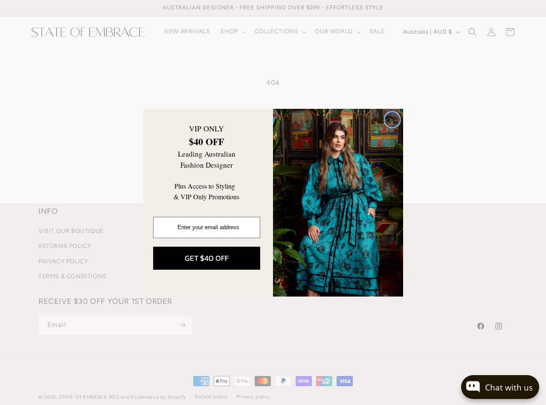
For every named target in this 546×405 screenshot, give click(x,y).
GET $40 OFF (207, 258)
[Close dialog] (392, 119)
